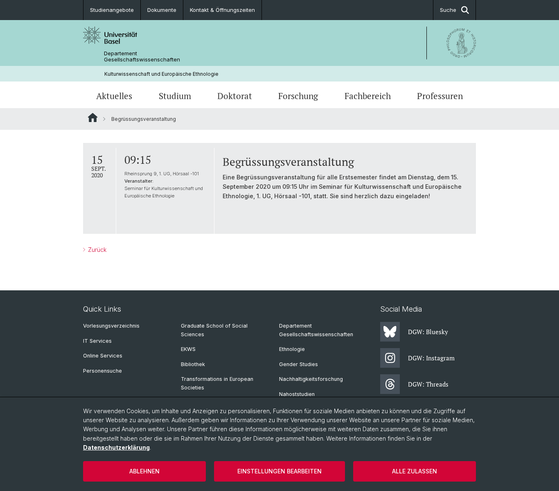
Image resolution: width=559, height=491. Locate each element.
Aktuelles (114, 96)
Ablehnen (144, 471)
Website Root (92, 117)
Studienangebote (112, 10)
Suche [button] (448, 10)
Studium (175, 96)
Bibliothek (193, 364)
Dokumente (161, 10)
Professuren (440, 96)
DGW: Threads (428, 384)
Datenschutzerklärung (116, 447)
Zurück (96, 249)
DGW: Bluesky (428, 332)
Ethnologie (292, 349)
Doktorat (234, 96)
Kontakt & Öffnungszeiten (222, 10)
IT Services (97, 341)
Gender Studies (298, 364)
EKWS (188, 349)
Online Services (102, 356)
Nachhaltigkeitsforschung (311, 379)
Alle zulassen (414, 471)
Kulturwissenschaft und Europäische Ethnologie (161, 74)
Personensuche (102, 371)
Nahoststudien (297, 394)
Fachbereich (368, 96)
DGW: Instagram (431, 358)
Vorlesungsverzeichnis (111, 326)
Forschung (298, 96)
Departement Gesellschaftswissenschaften (142, 56)
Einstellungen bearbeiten (279, 471)
